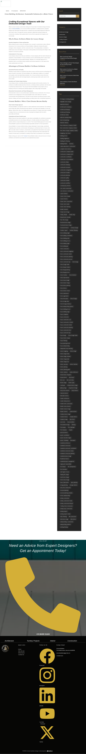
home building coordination (66, 235)
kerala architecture (74, 372)
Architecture (32, 3)
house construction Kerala (66, 324)
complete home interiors (65, 149)
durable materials (64, 209)
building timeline (63, 143)
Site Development (72, 466)
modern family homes (65, 401)
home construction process (66, 259)
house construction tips (65, 332)
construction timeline (64, 180)
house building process (65, 309)
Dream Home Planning (65, 206)
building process (63, 135)
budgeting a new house (65, 133)
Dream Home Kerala (64, 204)
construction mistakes (65, 172)
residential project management (67, 461)
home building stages (65, 243)
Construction (62, 3)
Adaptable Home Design (65, 101)
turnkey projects (63, 511)
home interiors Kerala (65, 290)
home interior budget (64, 280)
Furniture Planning (73, 230)
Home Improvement (64, 277)
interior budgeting (64, 351)
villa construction (72, 516)
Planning (73, 424)
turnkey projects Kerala (65, 514)
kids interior (71, 377)
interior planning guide (65, 369)
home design (75, 261)
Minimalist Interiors (64, 395)
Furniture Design (74, 227)
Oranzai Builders (16, 28)
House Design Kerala (72, 335)
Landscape (62, 385)
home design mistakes (65, 267)
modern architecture (64, 398)
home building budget (65, 233)
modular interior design (65, 414)
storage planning (64, 485)
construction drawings (65, 164)
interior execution (64, 364)
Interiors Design (63, 37)
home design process (65, 272)
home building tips (64, 246)
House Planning (63, 340)
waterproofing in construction (66, 521)
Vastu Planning (63, 516)
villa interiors (73, 519)
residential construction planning (67, 453)
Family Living (72, 214)
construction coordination (65, 156)
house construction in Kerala (66, 322)
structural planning (64, 490)
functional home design (65, 222)
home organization (64, 296)
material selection (64, 393)
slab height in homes (64, 472)
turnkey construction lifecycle (66, 503)
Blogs (70, 3)
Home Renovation (64, 298)
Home (24, 3)
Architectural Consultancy (65, 107)
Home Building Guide (64, 238)
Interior (53, 3)
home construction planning (66, 256)
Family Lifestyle (63, 214)
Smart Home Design (64, 479)
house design (63, 335)
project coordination (64, 435)
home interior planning (65, 285)
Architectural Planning (65, 112)
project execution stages (65, 437)
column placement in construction (67, 146)
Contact (25, 136)
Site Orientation (63, 469)
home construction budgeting (66, 251)
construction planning (65, 175)
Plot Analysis (63, 427)
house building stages (65, 311)
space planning (74, 482)
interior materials (73, 364)
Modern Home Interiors (65, 406)
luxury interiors (75, 390)
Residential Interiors (64, 458)
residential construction (65, 445)
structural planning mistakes (66, 493)
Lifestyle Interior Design (72, 385)
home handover (72, 275)
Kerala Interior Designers (65, 374)
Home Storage (73, 298)
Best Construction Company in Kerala (68, 128)
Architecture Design (63, 32)
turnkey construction (64, 498)
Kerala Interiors (63, 377)
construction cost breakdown (66, 159)
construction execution (65, 167)
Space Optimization (64, 482)
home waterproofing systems (66, 306)
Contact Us (77, 3)
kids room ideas (70, 380)
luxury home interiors (64, 390)
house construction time (65, 330)
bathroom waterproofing (65, 117)
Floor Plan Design (64, 219)
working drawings (64, 527)
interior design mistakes (65, 356)
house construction (64, 317)
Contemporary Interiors (65, 185)
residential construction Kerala (66, 450)
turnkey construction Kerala (66, 500)
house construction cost (65, 319)
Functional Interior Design (65, 225)
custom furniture (64, 193)
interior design (73, 351)
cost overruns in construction (66, 191)
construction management (66, 170)
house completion (64, 314)
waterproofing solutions (65, 524)
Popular (70, 429)
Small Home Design (64, 477)
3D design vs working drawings (67, 99)
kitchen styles (71, 382)
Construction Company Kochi (66, 154)
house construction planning (66, 327)
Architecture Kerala (64, 114)
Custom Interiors (64, 198)
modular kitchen (73, 416)
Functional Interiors (64, 227)
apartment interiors (64, 104)
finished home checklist (65, 217)
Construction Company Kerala (66, 151)
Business (71, 143)
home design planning (65, 269)
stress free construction (65, 487)
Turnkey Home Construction (66, 506)
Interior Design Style (64, 359)
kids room (62, 380)
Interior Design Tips (64, 361)
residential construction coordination (68, 448)
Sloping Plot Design (64, 474)
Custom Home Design (65, 196)
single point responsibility (65, 464)
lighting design (63, 387)
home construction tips (65, 261)
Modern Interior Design (65, 408)
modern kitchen (73, 411)
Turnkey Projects (43, 3)
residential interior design (65, 456)
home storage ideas (64, 301)
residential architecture (65, 443)
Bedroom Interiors (64, 122)
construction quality (64, 177)
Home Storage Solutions (65, 303)
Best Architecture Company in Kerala (68, 125)
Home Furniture (63, 275)
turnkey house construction (66, 508)
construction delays (64, 162)
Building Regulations (64, 138)
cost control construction (65, 188)
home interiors (63, 288)
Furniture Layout (63, 230)
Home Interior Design (65, 282)
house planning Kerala (65, 343)
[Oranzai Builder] (5, 648)
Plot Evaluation (63, 429)
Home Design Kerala (64, 264)
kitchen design (63, 382)
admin (7, 11)
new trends (62, 422)
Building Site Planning (65, 141)
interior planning (63, 366)
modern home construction (66, 403)
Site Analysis (63, 466)
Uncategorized (62, 42)
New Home (72, 419)
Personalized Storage (65, 424)
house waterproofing (64, 345)
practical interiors (64, 432)
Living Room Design (73, 387)
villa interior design (64, 519)
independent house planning (66, 348)
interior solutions (64, 372)
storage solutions (73, 485)
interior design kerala (64, 353)
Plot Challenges (71, 427)
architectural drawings (65, 109)
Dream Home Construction (66, 201)
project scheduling (64, 440)
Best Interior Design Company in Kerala (68, 130)
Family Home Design (64, 212)
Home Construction (64, 248)
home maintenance (64, 293)
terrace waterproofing (65, 495)
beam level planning (64, 120)
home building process (65, 240)
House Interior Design (65, 338)
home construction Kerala (66, 254)
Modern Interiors (64, 411)
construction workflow (65, 183)
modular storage (64, 419)
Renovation (72, 440)
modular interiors (64, 416)
